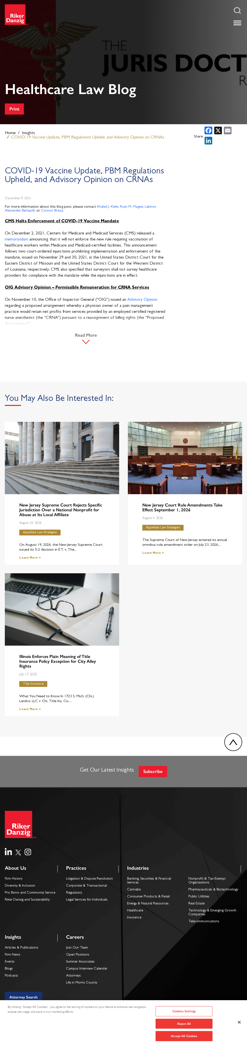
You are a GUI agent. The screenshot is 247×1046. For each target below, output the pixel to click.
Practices (76, 868)
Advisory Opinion (142, 300)
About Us (15, 868)
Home (10, 133)
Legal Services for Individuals (87, 900)
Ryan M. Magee (131, 207)
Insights (28, 133)
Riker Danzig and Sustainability (27, 900)
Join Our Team (77, 948)
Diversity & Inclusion (20, 886)
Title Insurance (33, 684)
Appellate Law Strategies (40, 532)
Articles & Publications (21, 948)
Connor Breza (52, 211)
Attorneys (73, 976)
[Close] (239, 1022)
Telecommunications (203, 921)
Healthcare (135, 911)
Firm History (13, 879)
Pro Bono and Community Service (30, 893)
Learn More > (30, 558)
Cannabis (134, 890)
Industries (138, 868)
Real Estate (196, 904)
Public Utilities (198, 897)
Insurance (134, 918)
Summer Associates (80, 962)
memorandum (16, 240)
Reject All (184, 1023)
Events (9, 962)
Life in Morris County (81, 983)
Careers (75, 937)
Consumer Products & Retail (148, 897)
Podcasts (11, 976)
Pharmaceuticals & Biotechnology (213, 890)
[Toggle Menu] (237, 23)
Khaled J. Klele (107, 207)
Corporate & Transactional (86, 886)
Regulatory (74, 893)
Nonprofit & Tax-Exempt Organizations (207, 881)
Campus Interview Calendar (86, 969)
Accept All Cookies (184, 1036)
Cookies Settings (184, 1011)
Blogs (9, 969)
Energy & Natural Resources (148, 904)
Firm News (12, 955)
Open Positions (77, 955)
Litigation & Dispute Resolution (89, 879)
